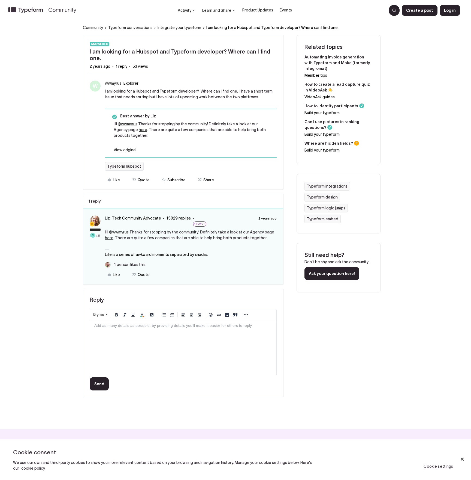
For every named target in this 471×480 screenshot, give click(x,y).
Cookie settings (438, 466)
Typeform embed (322, 219)
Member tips (315, 75)
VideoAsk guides (319, 97)
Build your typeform (322, 113)
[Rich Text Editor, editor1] (183, 347)
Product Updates (257, 10)
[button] (419, 10)
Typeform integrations (327, 186)
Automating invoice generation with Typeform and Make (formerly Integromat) (337, 63)
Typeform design (322, 197)
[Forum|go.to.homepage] (44, 10)
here (143, 130)
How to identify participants (331, 106)
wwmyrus (113, 83)
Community (93, 27)
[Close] (462, 459)
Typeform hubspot (124, 166)
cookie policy (33, 468)
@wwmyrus (127, 124)
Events (286, 10)
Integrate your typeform (179, 27)
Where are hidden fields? (328, 143)
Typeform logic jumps (326, 208)
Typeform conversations (130, 27)
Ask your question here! (332, 273)
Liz (107, 218)
